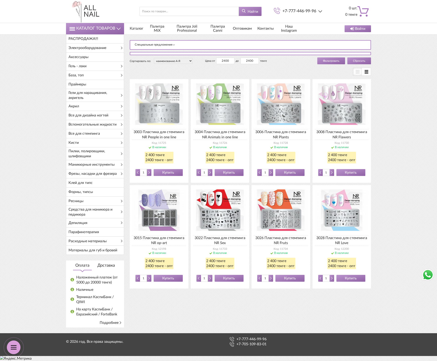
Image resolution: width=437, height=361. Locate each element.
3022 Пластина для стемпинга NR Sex (220, 240)
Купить (168, 172)
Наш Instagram (289, 28)
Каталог (136, 28)
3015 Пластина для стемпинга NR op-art (159, 240)
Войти (360, 29)
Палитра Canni (218, 28)
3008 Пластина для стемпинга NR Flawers (341, 134)
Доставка (106, 265)
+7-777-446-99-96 (299, 11)
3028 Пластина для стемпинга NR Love (341, 240)
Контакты (265, 28)
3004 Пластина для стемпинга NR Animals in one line (220, 134)
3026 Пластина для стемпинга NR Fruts (280, 240)
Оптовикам (242, 28)
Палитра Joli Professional (187, 28)
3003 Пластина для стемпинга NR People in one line (159, 134)
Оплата (82, 265)
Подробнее (109, 323)
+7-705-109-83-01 (251, 344)
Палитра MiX (157, 28)
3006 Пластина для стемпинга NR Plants (280, 134)
